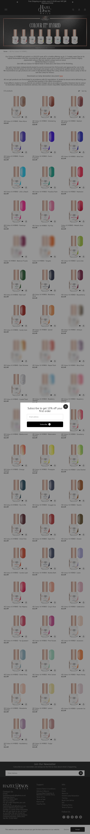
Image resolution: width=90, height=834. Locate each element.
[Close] (65, 406)
